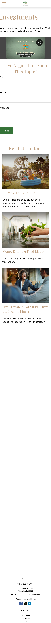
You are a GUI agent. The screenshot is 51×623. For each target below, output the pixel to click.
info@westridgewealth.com (25, 599)
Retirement (25, 615)
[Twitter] (25, 603)
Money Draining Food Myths (23, 251)
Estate (25, 621)
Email (3, 92)
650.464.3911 (28, 584)
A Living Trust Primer (18, 192)
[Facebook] (21, 603)
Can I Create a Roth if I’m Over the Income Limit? (25, 309)
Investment (25, 618)
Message (4, 107)
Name (3, 77)
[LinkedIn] (29, 603)
